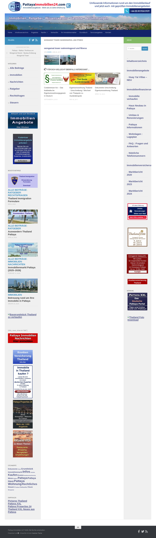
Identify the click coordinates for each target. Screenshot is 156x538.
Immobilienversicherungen (137, 165)
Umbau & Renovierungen (135, 116)
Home (10, 32)
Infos (26, 471)
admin (49, 52)
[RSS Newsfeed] (36, 40)
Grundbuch (83, 32)
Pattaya (22, 477)
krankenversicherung (30, 475)
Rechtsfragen (17, 95)
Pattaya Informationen (134, 126)
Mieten (10, 478)
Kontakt (108, 32)
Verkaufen (54, 32)
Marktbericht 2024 (135, 192)
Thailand (17, 487)
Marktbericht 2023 (135, 183)
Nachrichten (16, 82)
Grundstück (27, 469)
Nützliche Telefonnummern (136, 154)
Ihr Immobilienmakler (69, 32)
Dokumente (12, 469)
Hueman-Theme (37, 533)
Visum (30, 487)
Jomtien (32, 472)
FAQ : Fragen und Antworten (137, 145)
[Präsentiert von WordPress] (18, 533)
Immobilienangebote (137, 70)
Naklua (15, 478)
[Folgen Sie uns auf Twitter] (33, 40)
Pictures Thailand (17, 501)
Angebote (34, 32)
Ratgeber (15, 88)
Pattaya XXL (14, 503)
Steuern (14, 102)
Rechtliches (29, 484)
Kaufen (43, 32)
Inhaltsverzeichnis (21, 32)
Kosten (21, 475)
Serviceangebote (96, 32)
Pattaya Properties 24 (19, 506)
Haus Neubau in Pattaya (136, 107)
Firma (19, 469)
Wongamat (11, 490)
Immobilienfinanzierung (137, 89)
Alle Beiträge (17, 68)
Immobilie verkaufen (133, 97)
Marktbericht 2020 (135, 173)
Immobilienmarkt (15, 472)
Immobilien (16, 75)
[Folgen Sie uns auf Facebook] (29, 40)
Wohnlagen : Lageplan (134, 135)
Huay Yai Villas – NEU (137, 78)
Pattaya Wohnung (16, 482)
